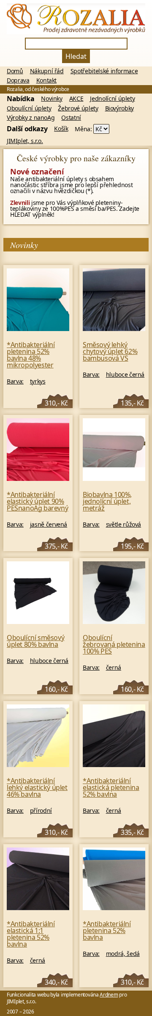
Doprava (18, 80)
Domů (15, 71)
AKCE (76, 99)
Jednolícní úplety (112, 99)
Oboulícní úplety (29, 108)
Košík (61, 129)
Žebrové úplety (78, 108)
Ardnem (109, 994)
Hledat (76, 56)
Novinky (51, 99)
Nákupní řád (47, 71)
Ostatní (71, 118)
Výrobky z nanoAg (30, 118)
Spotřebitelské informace (104, 71)
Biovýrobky (119, 108)
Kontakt (46, 80)
